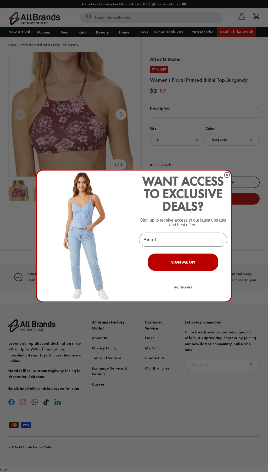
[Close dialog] (227, 175)
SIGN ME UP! (183, 262)
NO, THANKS (183, 287)
